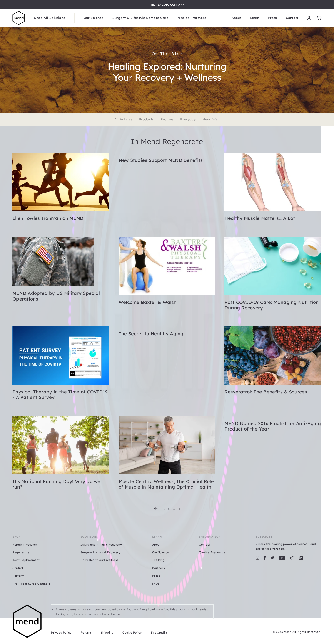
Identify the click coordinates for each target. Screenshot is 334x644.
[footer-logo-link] (27, 621)
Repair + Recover (24, 544)
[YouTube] (282, 558)
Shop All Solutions (49, 18)
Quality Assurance (212, 552)
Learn (254, 18)
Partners (158, 568)
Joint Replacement (26, 560)
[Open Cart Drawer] (319, 18)
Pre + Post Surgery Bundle (31, 583)
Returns (86, 632)
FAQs (155, 583)
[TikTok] (292, 558)
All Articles (123, 119)
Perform (18, 575)
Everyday (188, 119)
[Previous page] (156, 508)
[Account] (309, 18)
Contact (292, 18)
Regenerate (21, 552)
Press (272, 18)
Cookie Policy (132, 632)
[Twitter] (272, 558)
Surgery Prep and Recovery (100, 552)
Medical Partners (191, 18)
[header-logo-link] (18, 18)
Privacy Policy (61, 632)
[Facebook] (265, 558)
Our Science (94, 18)
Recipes (167, 119)
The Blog (158, 560)
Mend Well (210, 119)
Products (146, 119)
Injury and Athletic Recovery (101, 544)
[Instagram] (257, 558)
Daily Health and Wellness (99, 560)
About (236, 18)
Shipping (107, 632)
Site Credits (159, 632)
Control (17, 568)
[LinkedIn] (301, 558)
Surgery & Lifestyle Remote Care (140, 18)
